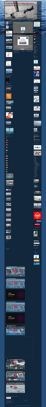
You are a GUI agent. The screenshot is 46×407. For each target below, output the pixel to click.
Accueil (23, 51)
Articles (7, 397)
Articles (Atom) (18, 52)
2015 (35, 159)
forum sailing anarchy (36, 50)
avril (35, 172)
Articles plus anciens (29, 51)
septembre (36, 168)
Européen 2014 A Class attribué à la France (18, 35)
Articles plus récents (16, 51)
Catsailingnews (35, 47)
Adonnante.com (35, 52)
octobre (36, 167)
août (35, 169)
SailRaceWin (35, 53)
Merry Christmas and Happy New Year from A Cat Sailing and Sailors (21, 22)
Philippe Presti (35, 49)
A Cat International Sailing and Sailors (20, 3)
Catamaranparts (35, 46)
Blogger (30, 405)
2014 (35, 160)
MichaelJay (25, 405)
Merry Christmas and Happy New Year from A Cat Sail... (37, 164)
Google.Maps (7, 249)
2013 (35, 161)
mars (35, 173)
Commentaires (8, 398)
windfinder (35, 57)
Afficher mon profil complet (11, 402)
